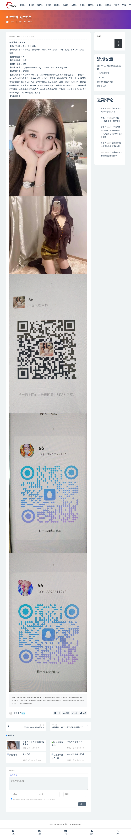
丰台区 (31, 5)
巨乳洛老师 (101, 86)
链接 (84, 713)
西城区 (65, 5)
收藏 (67, 713)
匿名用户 (19, 713)
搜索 (99, 36)
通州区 (82, 5)
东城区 (57, 5)
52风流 (65, 824)
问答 (65, 834)
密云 (124, 5)
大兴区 (74, 5)
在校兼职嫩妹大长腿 (75, 754)
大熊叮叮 (26, 754)
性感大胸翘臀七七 (74, 742)
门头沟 (116, 5)
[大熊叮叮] (13, 754)
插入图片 (13, 775)
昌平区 (48, 5)
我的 (91, 834)
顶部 (117, 834)
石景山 (108, 5)
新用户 (103, 108)
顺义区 (91, 5)
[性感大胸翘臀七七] (58, 744)
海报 (75, 713)
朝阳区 (23, 5)
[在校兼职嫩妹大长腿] (58, 756)
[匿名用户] (7, 22)
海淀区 (40, 5)
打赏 (58, 713)
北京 (12, 22)
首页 (20, 36)
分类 (39, 834)
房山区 (99, 5)
